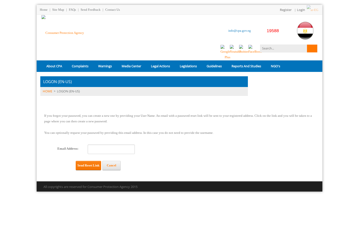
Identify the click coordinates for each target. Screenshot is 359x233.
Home (44, 9)
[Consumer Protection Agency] (63, 32)
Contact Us (112, 9)
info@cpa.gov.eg (239, 30)
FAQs (72, 9)
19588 (273, 30)
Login (301, 10)
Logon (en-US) (68, 91)
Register (286, 10)
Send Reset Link (88, 165)
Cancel (111, 165)
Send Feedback (91, 9)
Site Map (58, 9)
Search (312, 48)
